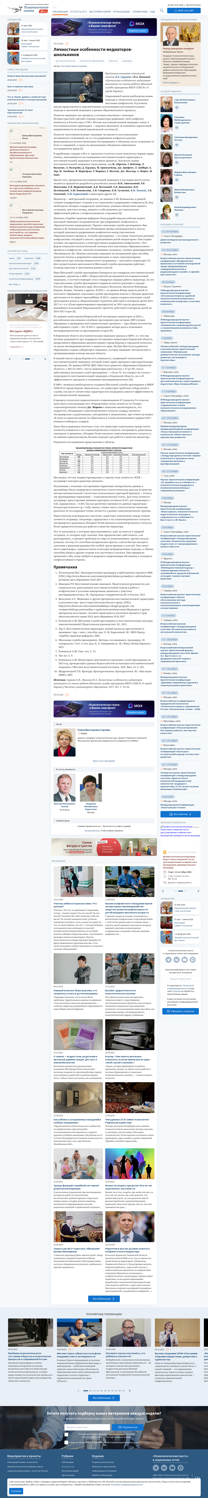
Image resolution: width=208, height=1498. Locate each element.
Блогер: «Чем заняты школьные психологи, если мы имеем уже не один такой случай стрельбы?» (127, 1059)
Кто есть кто (79, 11)
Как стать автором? (104, 760)
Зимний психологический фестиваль (25, 1466)
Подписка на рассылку (103, 1462)
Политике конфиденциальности (127, 1484)
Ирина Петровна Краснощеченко (183, 156)
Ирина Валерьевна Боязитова (184, 191)
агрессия (113, 60)
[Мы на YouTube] (185, 960)
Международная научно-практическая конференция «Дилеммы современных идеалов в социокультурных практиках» (179, 681)
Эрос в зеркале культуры (20, 86)
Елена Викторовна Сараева (73, 66)
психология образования (92, 60)
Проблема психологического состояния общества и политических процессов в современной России (29, 1356)
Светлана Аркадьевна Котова (185, 138)
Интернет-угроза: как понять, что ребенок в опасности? (125, 1355)
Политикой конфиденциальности (180, 987)
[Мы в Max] (193, 960)
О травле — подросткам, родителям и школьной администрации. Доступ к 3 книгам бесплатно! (75, 1059)
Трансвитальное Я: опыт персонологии (20, 111)
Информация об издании (104, 1470)
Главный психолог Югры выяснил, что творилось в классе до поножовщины (76, 992)
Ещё (152, 11)
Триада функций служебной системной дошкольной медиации (76, 1187)
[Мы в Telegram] (168, 960)
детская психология (65, 60)
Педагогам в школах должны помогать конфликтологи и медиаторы (127, 1250)
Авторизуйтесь (92, 830)
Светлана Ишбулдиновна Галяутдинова (182, 120)
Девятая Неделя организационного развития (179, 241)
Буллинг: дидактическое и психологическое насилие (120, 992)
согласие (176, 991)
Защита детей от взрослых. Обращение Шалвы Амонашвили (77, 1250)
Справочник (140, 11)
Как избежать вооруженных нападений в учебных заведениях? (77, 1121)
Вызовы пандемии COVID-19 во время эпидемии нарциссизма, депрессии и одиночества (176, 1356)
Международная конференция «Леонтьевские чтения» (177, 806)
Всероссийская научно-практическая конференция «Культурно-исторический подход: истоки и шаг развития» (180, 752)
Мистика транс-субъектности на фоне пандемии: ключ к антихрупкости (79, 1355)
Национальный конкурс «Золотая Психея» (27, 1470)
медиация (127, 60)
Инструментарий (100, 11)
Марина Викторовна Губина (185, 173)
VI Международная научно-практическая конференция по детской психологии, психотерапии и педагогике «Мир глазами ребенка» (180, 379)
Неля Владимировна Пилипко (185, 208)
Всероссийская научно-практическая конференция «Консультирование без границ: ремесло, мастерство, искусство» (180, 729)
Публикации (60, 11)
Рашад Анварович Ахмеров (178, 48)
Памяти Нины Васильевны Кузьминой (26, 76)
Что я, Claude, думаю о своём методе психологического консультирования (27, 98)
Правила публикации (102, 1475)
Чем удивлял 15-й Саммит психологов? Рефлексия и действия (127, 1121)
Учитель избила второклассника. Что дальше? (75, 905)
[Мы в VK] (176, 960)
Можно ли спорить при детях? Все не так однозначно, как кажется (128, 1187)
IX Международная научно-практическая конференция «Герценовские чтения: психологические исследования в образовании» (178, 405)
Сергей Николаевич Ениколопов (184, 101)
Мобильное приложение (104, 1466)
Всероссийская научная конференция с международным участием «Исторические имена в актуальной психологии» (178, 628)
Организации (121, 11)
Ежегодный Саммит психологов (22, 1462)
